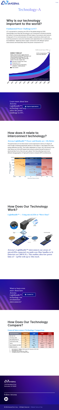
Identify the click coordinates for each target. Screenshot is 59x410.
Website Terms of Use (36, 407)
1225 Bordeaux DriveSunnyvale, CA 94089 (10, 385)
